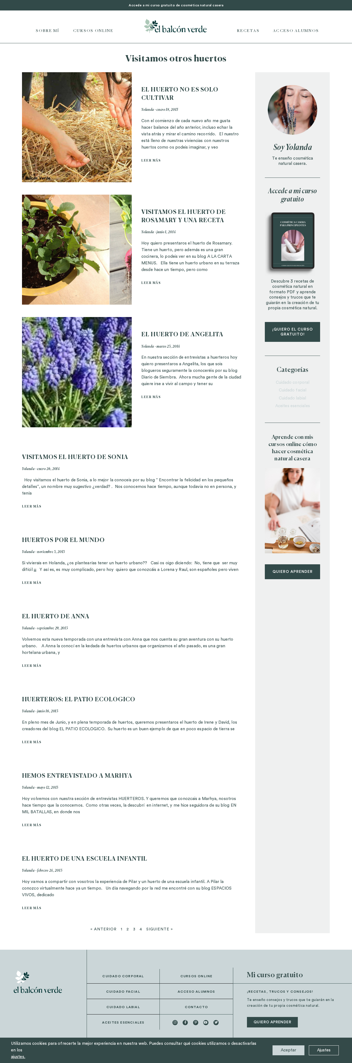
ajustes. (18, 1057)
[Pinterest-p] (195, 1022)
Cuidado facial (292, 390)
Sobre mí (47, 31)
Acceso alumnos (196, 991)
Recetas (248, 31)
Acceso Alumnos (296, 31)
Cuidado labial (292, 398)
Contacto (196, 1007)
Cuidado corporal (293, 382)
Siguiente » (159, 929)
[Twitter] (216, 1022)
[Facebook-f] (185, 1022)
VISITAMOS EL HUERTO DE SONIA (75, 457)
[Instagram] (175, 1022)
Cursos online (93, 31)
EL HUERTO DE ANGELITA (182, 335)
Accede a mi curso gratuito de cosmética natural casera (176, 5)
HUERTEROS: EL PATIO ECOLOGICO (78, 700)
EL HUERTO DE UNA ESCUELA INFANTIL (84, 859)
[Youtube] (205, 1022)
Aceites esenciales (292, 406)
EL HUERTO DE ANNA (55, 617)
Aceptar (288, 1050)
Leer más (151, 160)
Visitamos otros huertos (176, 59)
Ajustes (324, 1050)
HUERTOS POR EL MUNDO (63, 540)
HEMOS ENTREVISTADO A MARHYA (77, 776)
